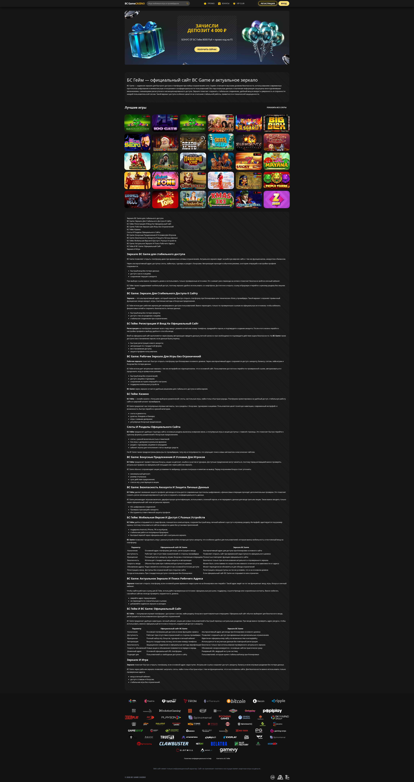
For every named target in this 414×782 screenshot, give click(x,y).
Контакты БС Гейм (223, 758)
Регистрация (268, 3)
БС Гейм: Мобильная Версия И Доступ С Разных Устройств (151, 241)
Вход (284, 3)
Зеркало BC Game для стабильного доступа (145, 218)
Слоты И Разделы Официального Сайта (143, 232)
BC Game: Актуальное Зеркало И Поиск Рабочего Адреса (151, 243)
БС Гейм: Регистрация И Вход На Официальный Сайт (149, 224)
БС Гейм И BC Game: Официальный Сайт (144, 246)
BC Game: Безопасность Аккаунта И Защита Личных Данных (152, 238)
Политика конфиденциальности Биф (197, 758)
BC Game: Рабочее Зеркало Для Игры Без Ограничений (150, 226)
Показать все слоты (277, 107)
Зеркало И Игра (133, 249)
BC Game (135, 3)
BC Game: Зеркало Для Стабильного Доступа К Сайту (149, 221)
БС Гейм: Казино (134, 229)
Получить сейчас (207, 49)
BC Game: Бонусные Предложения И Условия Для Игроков (151, 235)
